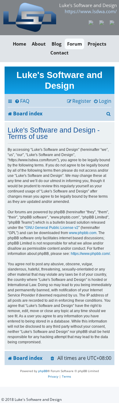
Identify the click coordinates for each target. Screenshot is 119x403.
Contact (59, 53)
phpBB (42, 371)
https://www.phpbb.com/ (90, 254)
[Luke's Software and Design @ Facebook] (91, 22)
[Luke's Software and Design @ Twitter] (112, 22)
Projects (97, 44)
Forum (74, 44)
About (39, 44)
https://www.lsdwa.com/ (91, 11)
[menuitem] (22, 101)
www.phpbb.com (82, 233)
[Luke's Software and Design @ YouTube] (101, 22)
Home (19, 44)
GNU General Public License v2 (52, 228)
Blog (56, 44)
